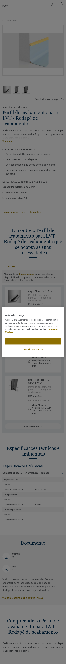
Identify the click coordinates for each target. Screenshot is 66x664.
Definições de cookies (33, 349)
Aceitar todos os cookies (33, 341)
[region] (33, 332)
